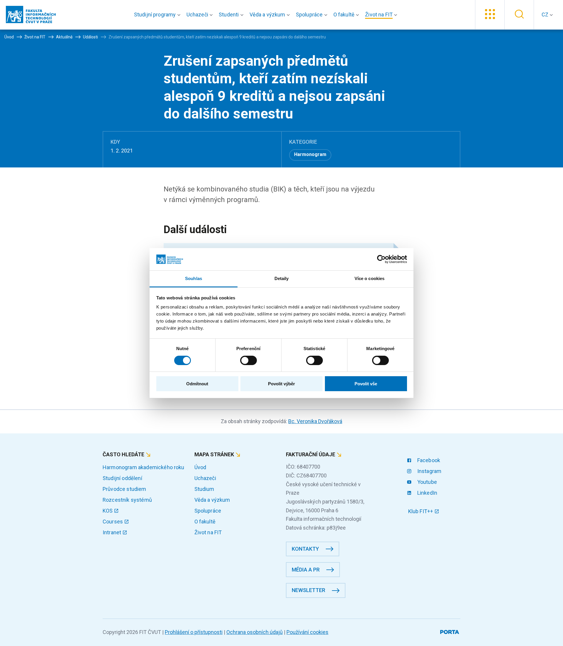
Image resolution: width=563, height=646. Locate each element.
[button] (158, 14)
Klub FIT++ (421, 511)
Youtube (426, 482)
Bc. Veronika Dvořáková (315, 421)
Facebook (428, 460)
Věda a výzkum (212, 500)
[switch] (248, 360)
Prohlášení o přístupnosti (194, 632)
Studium (204, 489)
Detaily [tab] (281, 278)
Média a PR (306, 570)
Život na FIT (208, 532)
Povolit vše (366, 383)
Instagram (429, 471)
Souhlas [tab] (193, 278)
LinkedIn (426, 493)
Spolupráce (207, 511)
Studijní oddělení (122, 478)
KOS (108, 511)
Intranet (112, 532)
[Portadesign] (450, 631)
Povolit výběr (281, 383)
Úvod (200, 467)
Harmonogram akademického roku (143, 467)
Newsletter (308, 590)
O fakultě (205, 521)
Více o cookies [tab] (369, 278)
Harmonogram (310, 154)
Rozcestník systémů (127, 500)
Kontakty (305, 549)
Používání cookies (307, 632)
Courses (113, 521)
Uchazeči (205, 478)
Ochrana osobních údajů (254, 632)
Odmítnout (197, 383)
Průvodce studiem (124, 489)
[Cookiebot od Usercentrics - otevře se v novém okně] (381, 259)
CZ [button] (546, 14)
